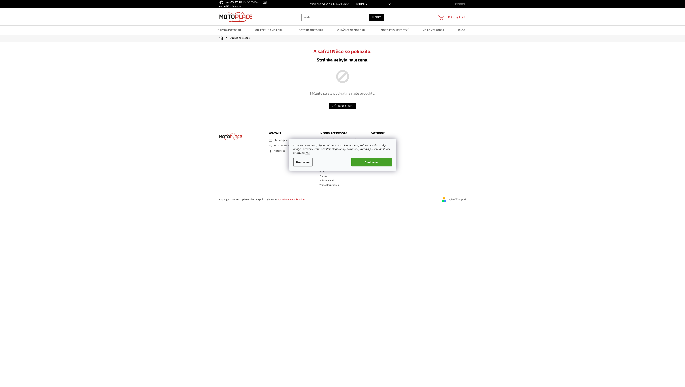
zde (308, 153)
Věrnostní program (329, 185)
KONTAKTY (361, 4)
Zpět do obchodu (342, 105)
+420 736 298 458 (283, 145)
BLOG (322, 171)
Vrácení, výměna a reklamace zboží (329, 4)
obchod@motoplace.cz (286, 140)
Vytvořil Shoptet (457, 199)
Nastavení (302, 162)
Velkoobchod (326, 180)
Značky (323, 176)
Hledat (376, 17)
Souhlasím (372, 162)
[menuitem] (230, 30)
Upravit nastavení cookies (292, 199)
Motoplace (279, 151)
